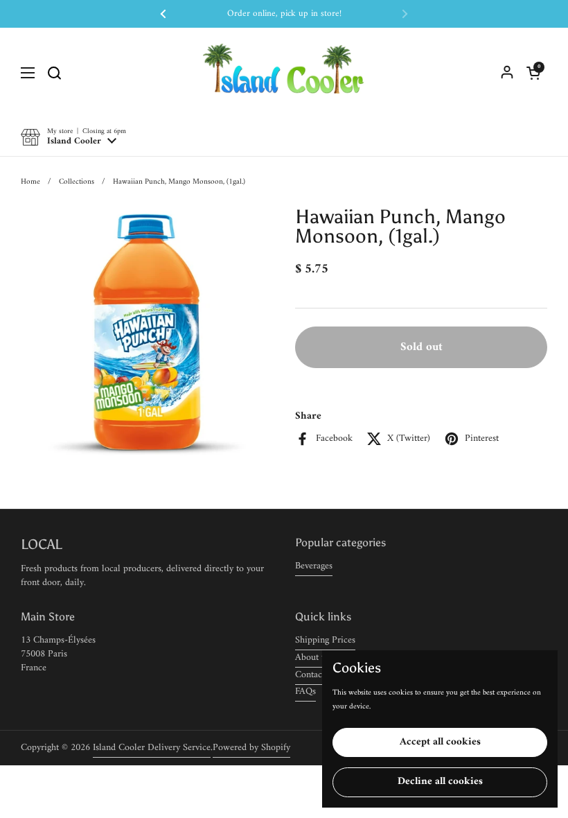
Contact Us (316, 675)
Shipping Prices (325, 640)
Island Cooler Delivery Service (152, 747)
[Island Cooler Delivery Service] (284, 72)
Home (30, 182)
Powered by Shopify (251, 747)
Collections (76, 182)
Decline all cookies (440, 781)
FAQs (305, 691)
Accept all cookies (440, 742)
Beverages (313, 566)
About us (312, 657)
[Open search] (54, 73)
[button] (533, 73)
